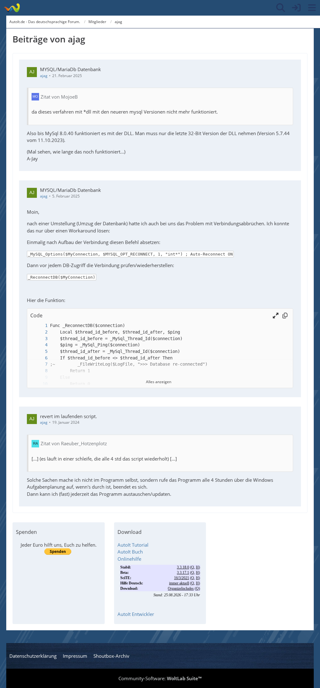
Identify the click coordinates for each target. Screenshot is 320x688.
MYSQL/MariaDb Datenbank (70, 69)
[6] (40, 358)
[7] (40, 364)
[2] (40, 332)
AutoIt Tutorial (133, 545)
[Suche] (280, 8)
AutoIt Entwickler (136, 614)
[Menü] (312, 8)
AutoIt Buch (130, 552)
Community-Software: (160, 678)
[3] (40, 338)
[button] (275, 315)
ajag (44, 75)
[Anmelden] (296, 8)
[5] (40, 351)
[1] (40, 325)
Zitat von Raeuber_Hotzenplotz (74, 443)
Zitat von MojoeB (59, 97)
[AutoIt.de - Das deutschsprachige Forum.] (12, 8)
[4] (40, 345)
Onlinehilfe (129, 559)
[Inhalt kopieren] (285, 315)
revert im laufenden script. (68, 416)
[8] (40, 371)
